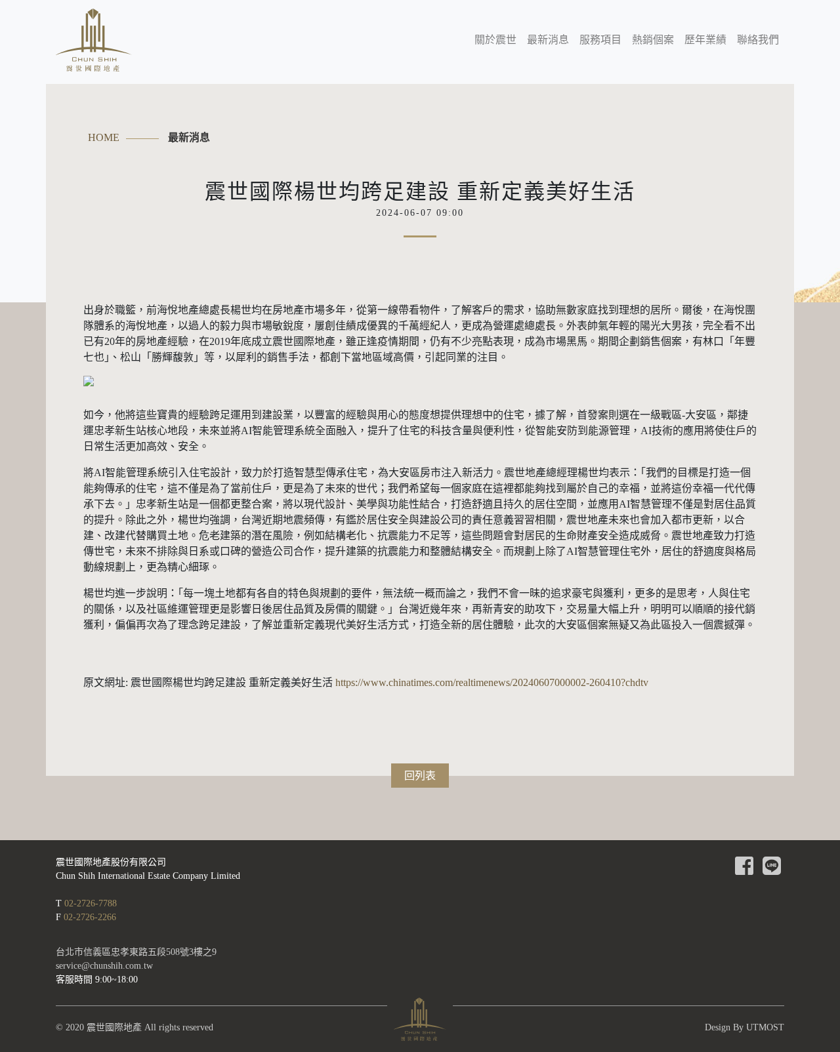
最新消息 (548, 39)
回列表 (420, 775)
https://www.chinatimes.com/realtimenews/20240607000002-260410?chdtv (490, 682)
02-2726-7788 (90, 903)
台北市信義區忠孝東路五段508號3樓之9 (136, 952)
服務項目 (600, 39)
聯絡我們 (758, 39)
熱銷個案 (653, 39)
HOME (103, 137)
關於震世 (495, 39)
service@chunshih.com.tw (104, 966)
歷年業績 (705, 39)
